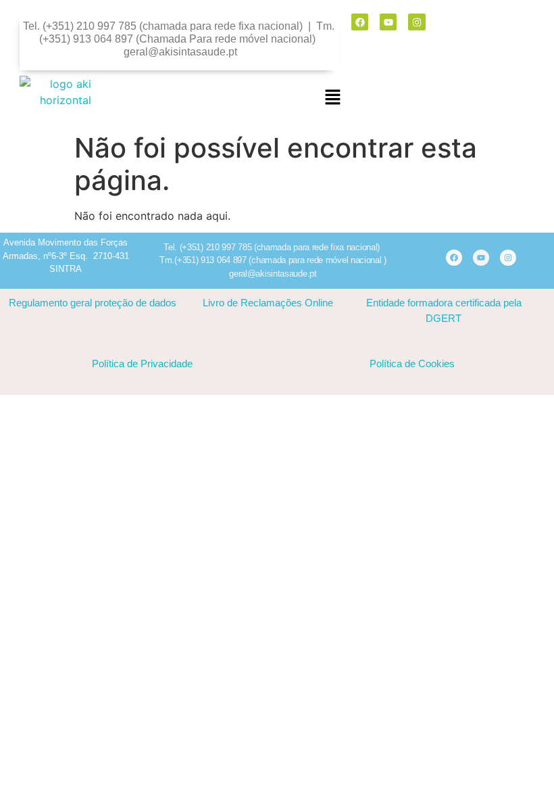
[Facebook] (359, 22)
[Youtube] (388, 22)
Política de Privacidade (142, 363)
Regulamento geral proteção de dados (92, 302)
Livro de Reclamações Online (268, 302)
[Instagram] (416, 22)
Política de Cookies (412, 363)
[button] (333, 98)
